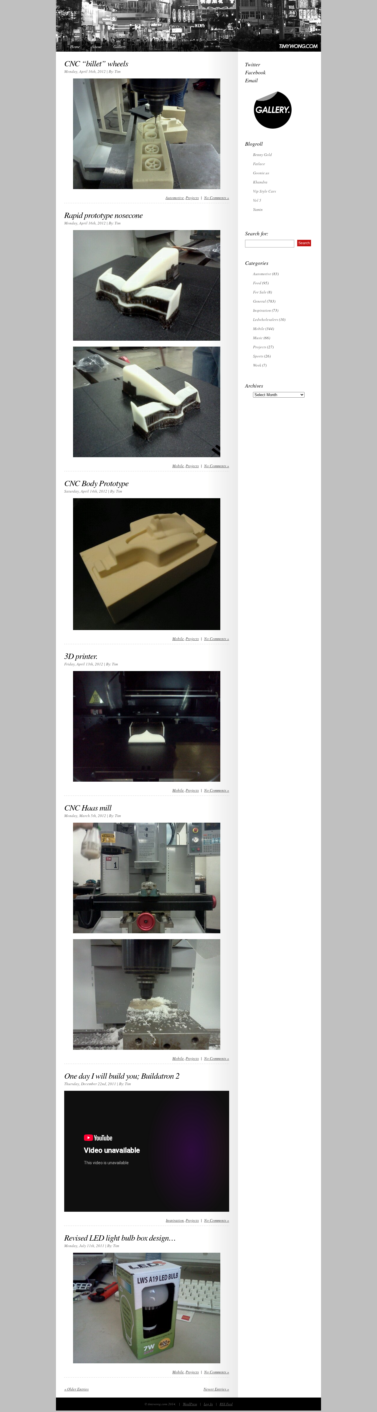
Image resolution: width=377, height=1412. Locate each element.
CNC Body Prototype (96, 482)
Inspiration (175, 1220)
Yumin (258, 209)
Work (257, 365)
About (97, 46)
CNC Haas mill (87, 807)
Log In (208, 1404)
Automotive (175, 197)
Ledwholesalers (265, 319)
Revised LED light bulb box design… (120, 1237)
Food (257, 283)
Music (258, 337)
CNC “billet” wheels (96, 63)
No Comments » (216, 197)
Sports (258, 356)
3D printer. (80, 655)
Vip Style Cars (264, 191)
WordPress (190, 1404)
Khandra (260, 182)
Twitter (252, 64)
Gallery (119, 46)
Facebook (255, 72)
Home (75, 46)
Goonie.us (261, 173)
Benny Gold (262, 154)
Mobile (178, 465)
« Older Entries (76, 1389)
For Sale (260, 292)
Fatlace (259, 163)
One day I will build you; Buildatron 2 (121, 1075)
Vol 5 (257, 200)
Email (251, 80)
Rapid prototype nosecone (103, 214)
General (259, 301)
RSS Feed (226, 1404)
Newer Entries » (216, 1389)
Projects (192, 197)
